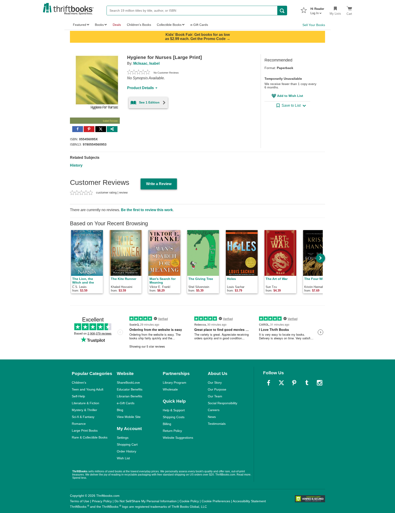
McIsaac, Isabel (146, 63)
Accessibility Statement (249, 501)
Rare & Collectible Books (89, 437)
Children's (79, 382)
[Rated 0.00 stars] (138, 73)
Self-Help (78, 396)
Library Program (174, 382)
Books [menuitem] (99, 25)
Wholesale (170, 389)
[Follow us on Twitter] (281, 382)
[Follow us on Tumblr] (306, 382)
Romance (79, 423)
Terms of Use (79, 501)
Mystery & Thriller (84, 410)
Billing (167, 424)
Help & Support (174, 410)
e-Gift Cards (125, 403)
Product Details (140, 88)
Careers (213, 410)
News (212, 417)
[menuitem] (317, 9)
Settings (122, 437)
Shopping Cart (127, 444)
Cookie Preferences (216, 501)
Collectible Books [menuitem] (169, 25)
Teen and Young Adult (87, 389)
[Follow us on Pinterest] (294, 382)
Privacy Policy (102, 501)
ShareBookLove (128, 382)
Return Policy (172, 431)
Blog (120, 410)
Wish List (123, 458)
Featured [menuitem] (79, 25)
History (76, 165)
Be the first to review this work (147, 210)
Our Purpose (217, 389)
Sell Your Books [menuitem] (313, 25)
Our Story (215, 382)
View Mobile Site (129, 417)
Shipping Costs (173, 417)
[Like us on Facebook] (268, 382)
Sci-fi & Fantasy (83, 417)
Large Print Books (85, 430)
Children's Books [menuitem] (139, 25)
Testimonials (217, 423)
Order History (126, 451)
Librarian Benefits (129, 396)
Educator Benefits (129, 389)
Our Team (215, 396)
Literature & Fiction (85, 403)
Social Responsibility (222, 403)
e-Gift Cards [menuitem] (199, 25)
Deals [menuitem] (117, 25)
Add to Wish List (290, 96)
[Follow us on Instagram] (319, 382)
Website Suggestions (178, 437)
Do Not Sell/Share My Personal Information (146, 501)
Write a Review (158, 184)
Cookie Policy (189, 501)
